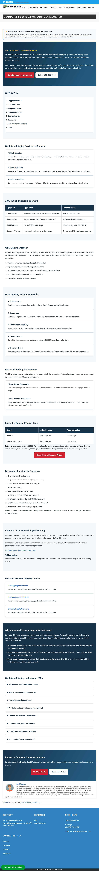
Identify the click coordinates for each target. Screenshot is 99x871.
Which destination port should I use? (23, 692)
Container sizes (14, 105)
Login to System (40, 823)
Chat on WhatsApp (59, 772)
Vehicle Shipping (36, 802)
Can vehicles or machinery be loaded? (23, 716)
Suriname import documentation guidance (20, 550)
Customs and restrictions (17, 124)
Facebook (6, 845)
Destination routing (15, 112)
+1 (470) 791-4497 (72, 827)
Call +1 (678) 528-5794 (46, 75)
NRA (35, 820)
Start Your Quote (39, 772)
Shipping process (14, 108)
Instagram (6, 854)
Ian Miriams (7, 802)
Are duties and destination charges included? (26, 708)
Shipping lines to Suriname (18, 609)
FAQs (10, 128)
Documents (12, 120)
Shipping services (14, 101)
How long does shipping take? (20, 700)
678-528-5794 (8, 2)
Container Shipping (26, 802)
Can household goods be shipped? (22, 723)
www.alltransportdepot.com (13, 823)
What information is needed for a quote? (24, 684)
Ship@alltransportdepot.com (21, 2)
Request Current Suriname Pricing (49, 455)
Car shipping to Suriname (18, 586)
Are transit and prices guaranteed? (22, 739)
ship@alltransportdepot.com (80, 831)
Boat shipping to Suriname (18, 597)
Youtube (6, 841)
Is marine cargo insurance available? (22, 731)
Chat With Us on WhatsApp (13, 867)
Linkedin (6, 849)
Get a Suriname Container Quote (20, 75)
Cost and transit (14, 116)
